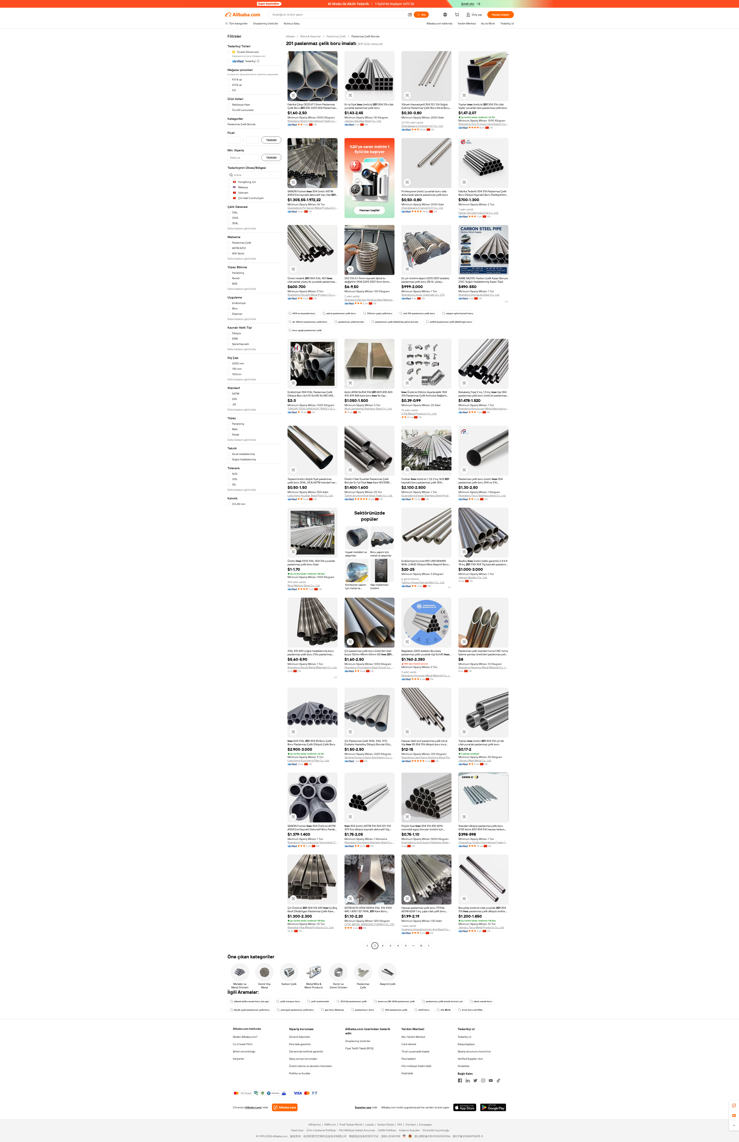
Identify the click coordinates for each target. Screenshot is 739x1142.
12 (421, 945)
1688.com (330, 1124)
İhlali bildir (407, 1073)
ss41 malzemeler (320, 1001)
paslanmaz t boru (364, 1010)
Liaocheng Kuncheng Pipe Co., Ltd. (308, 760)
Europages (425, 1124)
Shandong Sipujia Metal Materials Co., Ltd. (312, 667)
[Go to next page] (428, 945)
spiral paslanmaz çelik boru (341, 313)
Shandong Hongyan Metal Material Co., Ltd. (426, 675)
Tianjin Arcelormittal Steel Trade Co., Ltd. (368, 495)
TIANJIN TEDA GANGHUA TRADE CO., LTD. (313, 408)
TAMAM (271, 140)
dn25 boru (423, 1010)
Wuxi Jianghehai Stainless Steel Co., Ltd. (368, 408)
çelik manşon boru (290, 1001)
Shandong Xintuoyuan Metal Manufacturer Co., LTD (483, 408)
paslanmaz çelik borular (351, 322)
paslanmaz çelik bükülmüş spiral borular (397, 322)
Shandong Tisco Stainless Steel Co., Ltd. (482, 495)
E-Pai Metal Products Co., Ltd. (419, 413)
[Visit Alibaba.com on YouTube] (490, 1080)
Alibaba (290, 36)
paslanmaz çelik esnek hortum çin (444, 1001)
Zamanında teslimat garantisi (306, 1051)
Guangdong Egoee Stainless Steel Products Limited (426, 495)
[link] (734, 1105)
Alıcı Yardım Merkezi (413, 1036)
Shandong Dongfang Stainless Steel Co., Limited (369, 842)
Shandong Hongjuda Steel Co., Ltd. (479, 294)
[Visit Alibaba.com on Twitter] (475, 1080)
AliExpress (314, 1124)
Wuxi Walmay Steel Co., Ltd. (304, 585)
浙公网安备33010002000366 (432, 1136)
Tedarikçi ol (464, 1036)
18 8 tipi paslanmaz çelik (353, 1001)
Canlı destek (408, 1044)
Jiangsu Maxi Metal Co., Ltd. (474, 760)
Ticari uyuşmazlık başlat (415, 1051)
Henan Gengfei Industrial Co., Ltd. (478, 212)
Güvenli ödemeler (299, 1036)
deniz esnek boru (483, 1001)
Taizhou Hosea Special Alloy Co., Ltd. (423, 582)
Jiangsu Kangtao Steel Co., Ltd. (362, 120)
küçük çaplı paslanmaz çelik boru (251, 1010)
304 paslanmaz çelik (396, 1010)
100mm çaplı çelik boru (379, 313)
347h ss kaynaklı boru (303, 313)
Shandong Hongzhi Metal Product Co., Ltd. (313, 294)
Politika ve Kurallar (299, 1073)
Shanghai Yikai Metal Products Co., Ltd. (311, 927)
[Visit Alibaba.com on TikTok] (498, 1080)
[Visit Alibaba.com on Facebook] (460, 1080)
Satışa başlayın (466, 1044)
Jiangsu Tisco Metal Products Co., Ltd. (481, 927)
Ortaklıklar (464, 1066)
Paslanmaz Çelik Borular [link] (365, 36)
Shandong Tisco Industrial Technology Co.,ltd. (313, 842)
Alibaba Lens (253, 1107)
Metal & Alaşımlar (310, 36)
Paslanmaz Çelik (336, 36)
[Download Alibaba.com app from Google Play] (493, 1107)
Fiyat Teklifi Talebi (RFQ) (359, 1048)
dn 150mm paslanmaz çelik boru (309, 322)
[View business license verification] (404, 1136)
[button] (410, 14)
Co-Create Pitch (242, 1044)
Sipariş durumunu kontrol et (474, 1051)
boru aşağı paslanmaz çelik (307, 330)
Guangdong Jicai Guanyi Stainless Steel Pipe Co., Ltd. (426, 842)
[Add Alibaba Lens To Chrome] (285, 1107)
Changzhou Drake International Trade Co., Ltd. (483, 842)
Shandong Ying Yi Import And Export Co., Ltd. (483, 124)
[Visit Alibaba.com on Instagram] (483, 1080)
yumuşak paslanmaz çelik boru (297, 1010)
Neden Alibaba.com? (245, 1036)
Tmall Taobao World (350, 1124)
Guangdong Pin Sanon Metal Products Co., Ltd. (313, 207)
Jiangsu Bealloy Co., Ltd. (472, 577)
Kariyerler (238, 1058)
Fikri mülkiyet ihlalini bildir (416, 1066)
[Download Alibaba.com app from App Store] (464, 1107)
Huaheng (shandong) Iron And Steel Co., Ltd (426, 929)
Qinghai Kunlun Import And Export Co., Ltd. (369, 757)
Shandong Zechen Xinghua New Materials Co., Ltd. (369, 299)
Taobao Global (385, 1124)
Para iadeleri (408, 1058)
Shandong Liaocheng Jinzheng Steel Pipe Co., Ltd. (426, 757)
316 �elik (446, 1010)
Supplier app (363, 1107)
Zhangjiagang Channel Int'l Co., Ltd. (422, 125)
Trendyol (410, 1124)
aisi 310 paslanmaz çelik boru (419, 313)
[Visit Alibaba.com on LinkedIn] (467, 1080)
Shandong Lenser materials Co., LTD (423, 294)
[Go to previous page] (367, 945)
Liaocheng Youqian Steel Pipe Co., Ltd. (310, 495)
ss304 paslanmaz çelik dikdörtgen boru (451, 322)
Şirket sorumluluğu (244, 1051)
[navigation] (254, 491)
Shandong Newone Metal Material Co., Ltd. (483, 667)
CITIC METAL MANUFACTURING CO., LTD (369, 924)
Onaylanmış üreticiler (357, 1041)
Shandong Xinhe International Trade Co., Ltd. (313, 120)
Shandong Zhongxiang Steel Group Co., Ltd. (369, 667)
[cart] (458, 15)
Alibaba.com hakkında (247, 1028)
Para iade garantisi (300, 1044)
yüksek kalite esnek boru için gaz (251, 1001)
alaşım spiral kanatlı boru (459, 313)
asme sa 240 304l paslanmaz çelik (396, 1001)
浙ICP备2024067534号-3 (468, 1136)
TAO (399, 1124)
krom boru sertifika (472, 1010)
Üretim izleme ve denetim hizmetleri (310, 1066)
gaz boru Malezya (334, 1010)
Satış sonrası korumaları (303, 1058)
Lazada (369, 1124)
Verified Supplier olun (470, 1058)
